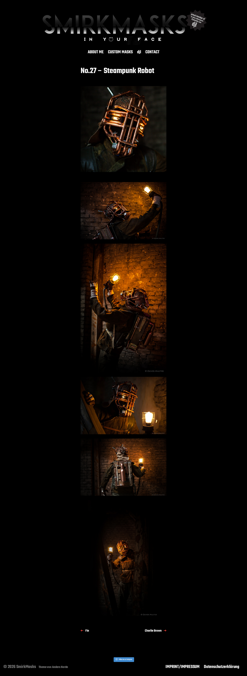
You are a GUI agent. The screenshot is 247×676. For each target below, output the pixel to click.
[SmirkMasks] (123, 25)
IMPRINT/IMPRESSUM (183, 667)
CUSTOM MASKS (120, 52)
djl (139, 52)
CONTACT (152, 52)
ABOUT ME (96, 52)
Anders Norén (60, 667)
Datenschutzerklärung (221, 667)
